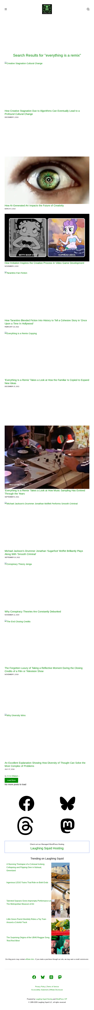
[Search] (88, 9)
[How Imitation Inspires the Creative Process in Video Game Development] (47, 237)
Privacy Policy (40, 987)
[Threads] (26, 834)
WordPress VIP (61, 999)
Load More (11, 780)
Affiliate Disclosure (56, 990)
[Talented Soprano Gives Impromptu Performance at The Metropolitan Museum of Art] (60, 908)
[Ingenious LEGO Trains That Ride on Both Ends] (60, 890)
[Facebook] (26, 812)
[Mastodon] (67, 834)
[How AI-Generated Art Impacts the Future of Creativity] (47, 180)
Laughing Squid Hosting (47, 848)
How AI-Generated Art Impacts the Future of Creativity (34, 205)
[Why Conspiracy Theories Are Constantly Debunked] (47, 586)
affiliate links (29, 959)
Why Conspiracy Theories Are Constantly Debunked (33, 611)
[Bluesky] (67, 812)
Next (15, 776)
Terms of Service (53, 987)
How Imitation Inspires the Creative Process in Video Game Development (44, 263)
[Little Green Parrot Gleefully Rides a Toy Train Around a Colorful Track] (60, 927)
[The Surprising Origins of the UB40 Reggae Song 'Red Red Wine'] (60, 945)
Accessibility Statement (39, 990)
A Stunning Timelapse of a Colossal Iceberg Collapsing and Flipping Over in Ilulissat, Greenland (25, 867)
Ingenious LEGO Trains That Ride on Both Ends (27, 882)
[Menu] (6, 9)
